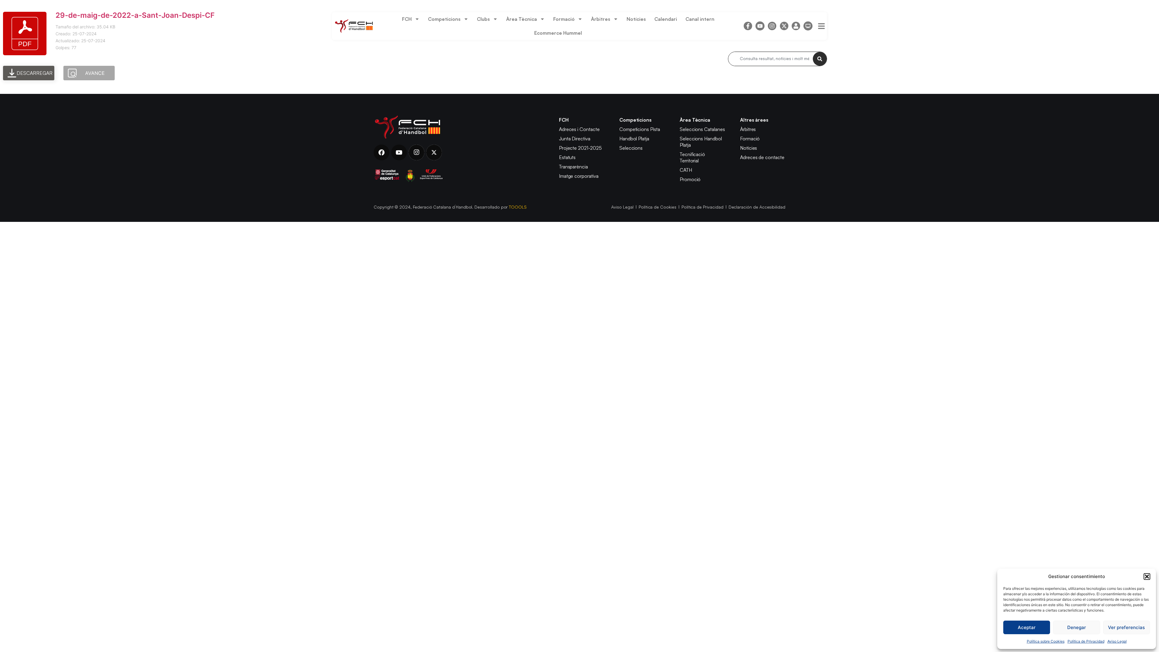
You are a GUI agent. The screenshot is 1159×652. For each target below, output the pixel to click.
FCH (407, 19)
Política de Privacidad (1086, 641)
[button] (1147, 577)
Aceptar (1027, 627)
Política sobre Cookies (1046, 641)
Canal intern (699, 19)
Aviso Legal (1117, 641)
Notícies (636, 19)
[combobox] (770, 59)
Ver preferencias (1126, 627)
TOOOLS (518, 206)
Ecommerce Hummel (558, 33)
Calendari (665, 19)
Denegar (1076, 627)
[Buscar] (820, 59)
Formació (564, 19)
